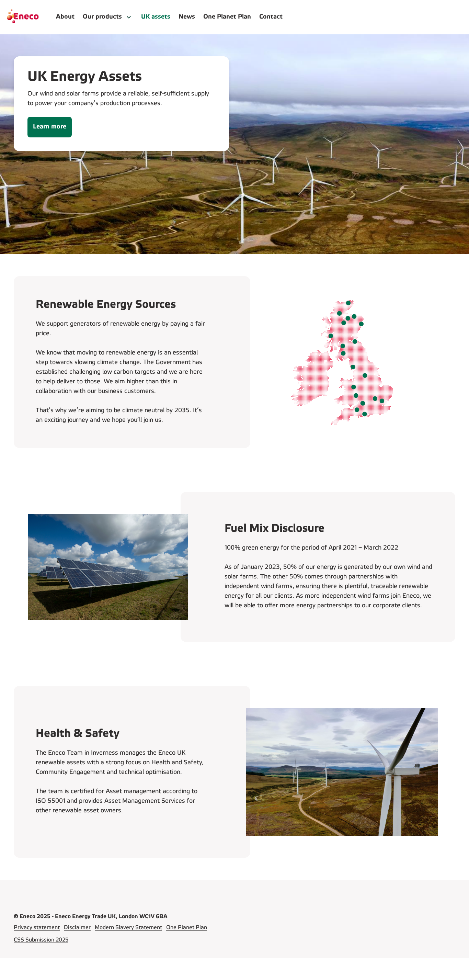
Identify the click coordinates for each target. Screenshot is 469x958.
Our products (102, 17)
